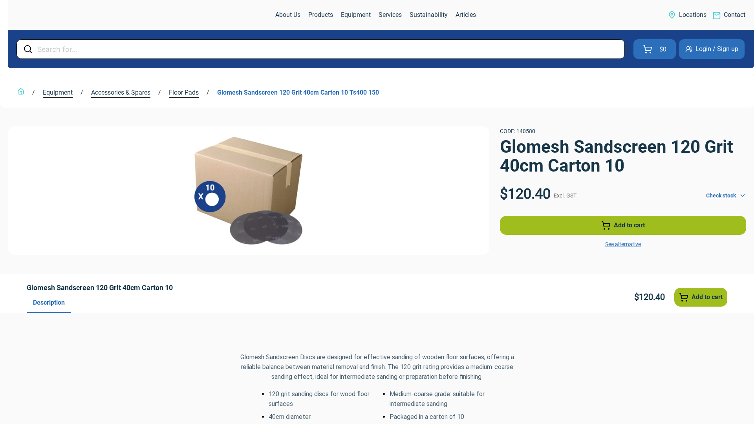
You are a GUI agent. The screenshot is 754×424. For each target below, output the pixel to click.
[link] (49, 15)
